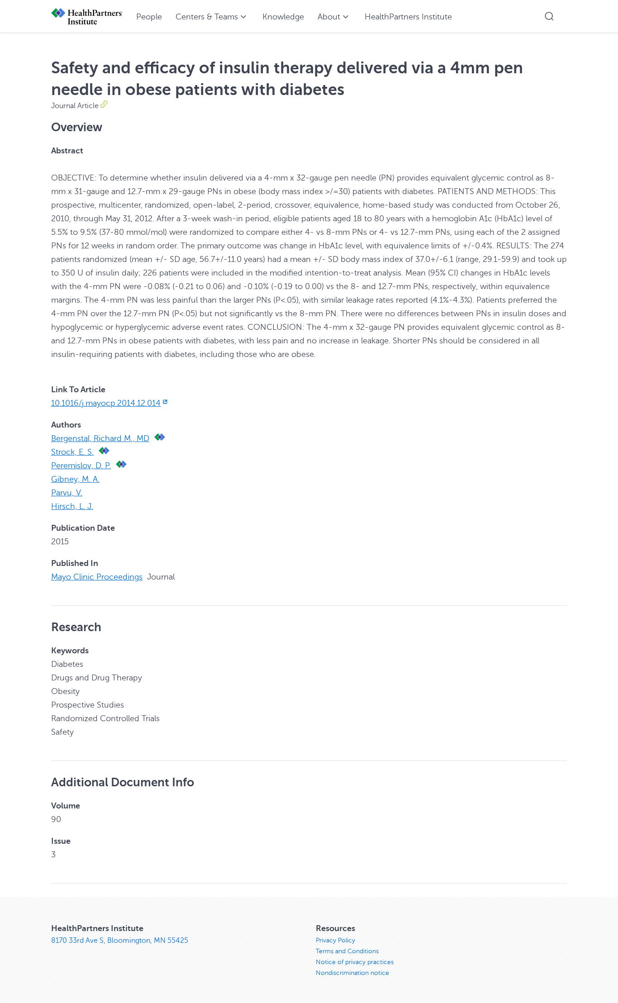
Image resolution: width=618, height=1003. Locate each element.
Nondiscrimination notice (352, 973)
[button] (549, 16)
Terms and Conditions (347, 951)
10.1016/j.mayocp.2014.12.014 (106, 403)
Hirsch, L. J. (72, 506)
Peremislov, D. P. (81, 465)
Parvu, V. (66, 492)
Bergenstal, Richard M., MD (100, 438)
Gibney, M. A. (75, 479)
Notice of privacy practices (355, 962)
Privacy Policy (335, 940)
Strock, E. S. (72, 451)
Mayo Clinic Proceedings (97, 576)
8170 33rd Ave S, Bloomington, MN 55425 (119, 940)
